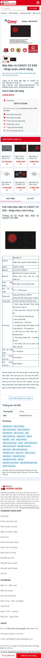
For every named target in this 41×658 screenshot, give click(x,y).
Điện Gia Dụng (13, 13)
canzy (20, 443)
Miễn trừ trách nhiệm (9, 532)
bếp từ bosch (19, 433)
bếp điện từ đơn (19, 456)
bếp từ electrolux (9, 436)
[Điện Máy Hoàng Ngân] (11, 487)
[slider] (5, 59)
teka (12, 439)
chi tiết (30, 199)
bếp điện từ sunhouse (10, 463)
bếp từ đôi (6, 449)
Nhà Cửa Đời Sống (8, 596)
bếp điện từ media (9, 459)
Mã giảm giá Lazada (9, 563)
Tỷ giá (14, 646)
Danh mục (5, 537)
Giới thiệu (10, 199)
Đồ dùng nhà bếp (25, 13)
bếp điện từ (7, 456)
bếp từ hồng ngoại (9, 443)
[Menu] (38, 2)
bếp (26, 433)
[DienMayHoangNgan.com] (11, 3)
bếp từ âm (19, 453)
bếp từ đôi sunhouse (19, 449)
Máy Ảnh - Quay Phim (9, 616)
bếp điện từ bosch (24, 446)
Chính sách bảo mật (9, 521)
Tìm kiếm (33, 8)
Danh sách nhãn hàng (9, 542)
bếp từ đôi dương (9, 430)
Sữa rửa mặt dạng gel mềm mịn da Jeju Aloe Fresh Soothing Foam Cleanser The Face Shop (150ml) (20, 472)
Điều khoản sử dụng (9, 526)
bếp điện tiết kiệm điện (28, 463)
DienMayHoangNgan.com (17, 652)
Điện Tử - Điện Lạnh (9, 585)
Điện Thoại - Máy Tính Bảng (12, 601)
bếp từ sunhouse (23, 430)
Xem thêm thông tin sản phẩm (20, 398)
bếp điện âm (7, 426)
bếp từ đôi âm (21, 439)
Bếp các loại (37, 13)
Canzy (13, 73)
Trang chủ (4, 13)
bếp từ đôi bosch (30, 443)
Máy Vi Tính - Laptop (9, 611)
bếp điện (6, 439)
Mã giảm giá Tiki (7, 558)
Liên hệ (3, 573)
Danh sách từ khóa (8, 552)
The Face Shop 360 (24, 646)
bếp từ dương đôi (9, 446)
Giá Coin (10, 648)
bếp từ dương (19, 426)
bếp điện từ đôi (8, 453)
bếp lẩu (20, 459)
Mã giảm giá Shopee (9, 568)
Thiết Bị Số (5, 606)
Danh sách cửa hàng (9, 547)
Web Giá (3, 648)
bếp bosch (21, 436)
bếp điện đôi (7, 433)
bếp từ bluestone (9, 466)
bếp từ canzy (30, 453)
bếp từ (29, 436)
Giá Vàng (36, 646)
